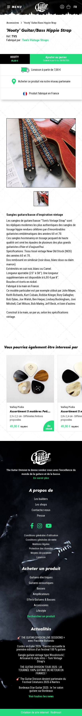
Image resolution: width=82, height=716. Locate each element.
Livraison (41, 557)
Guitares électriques (41, 577)
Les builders (41, 499)
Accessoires (12, 22)
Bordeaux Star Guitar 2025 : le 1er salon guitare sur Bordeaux (41, 689)
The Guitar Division (41, 7)
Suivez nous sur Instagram (39, 525)
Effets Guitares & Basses (41, 599)
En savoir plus (41, 477)
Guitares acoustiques (41, 583)
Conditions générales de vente (41, 539)
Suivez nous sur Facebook (32, 525)
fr (75, 7)
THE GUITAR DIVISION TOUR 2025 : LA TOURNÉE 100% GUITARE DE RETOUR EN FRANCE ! (41, 670)
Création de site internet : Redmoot (41, 712)
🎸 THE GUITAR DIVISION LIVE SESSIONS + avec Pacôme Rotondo (41, 639)
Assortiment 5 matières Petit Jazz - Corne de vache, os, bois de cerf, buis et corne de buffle (30, 411)
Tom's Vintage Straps (35, 40)
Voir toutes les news (41, 696)
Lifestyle (41, 611)
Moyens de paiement (41, 552)
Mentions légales (41, 544)
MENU (17, 6)
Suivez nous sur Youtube (49, 525)
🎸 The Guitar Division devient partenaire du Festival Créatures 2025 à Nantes (41, 680)
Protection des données (41, 548)
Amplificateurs (41, 594)
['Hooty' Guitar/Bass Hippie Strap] (41, 198)
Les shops (41, 504)
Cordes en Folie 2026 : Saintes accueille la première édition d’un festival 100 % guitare (41, 648)
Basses (41, 588)
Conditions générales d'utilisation (41, 535)
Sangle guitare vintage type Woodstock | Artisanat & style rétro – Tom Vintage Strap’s (41, 658)
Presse (41, 515)
